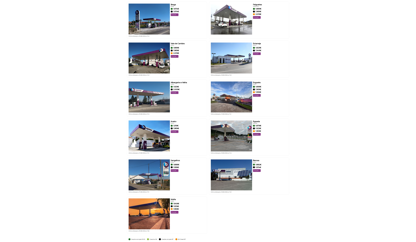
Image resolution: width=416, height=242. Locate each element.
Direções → (174, 14)
